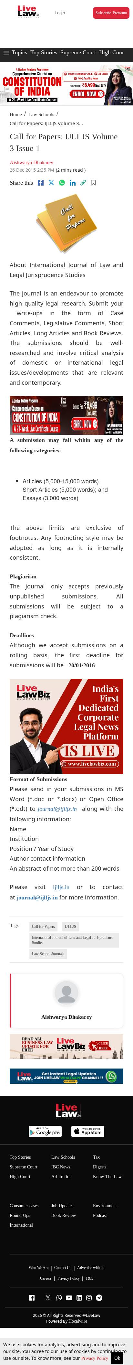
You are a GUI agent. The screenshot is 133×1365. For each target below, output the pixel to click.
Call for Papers (43, 926)
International (21, 1225)
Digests (99, 1167)
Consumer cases (24, 1205)
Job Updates (62, 1205)
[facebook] (41, 183)
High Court (112, 52)
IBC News (60, 1167)
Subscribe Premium (111, 13)
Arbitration (61, 1176)
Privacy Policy (95, 1358)
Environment (105, 1205)
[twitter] (51, 183)
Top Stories (43, 52)
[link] (83, 183)
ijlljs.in (61, 887)
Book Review (63, 1215)
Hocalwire (77, 1321)
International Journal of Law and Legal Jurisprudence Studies (72, 940)
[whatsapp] (62, 183)
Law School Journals (48, 953)
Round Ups (20, 1215)
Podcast (100, 1215)
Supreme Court (78, 52)
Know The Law (107, 1176)
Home (16, 114)
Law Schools (41, 114)
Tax (96, 1157)
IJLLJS (70, 926)
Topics (19, 52)
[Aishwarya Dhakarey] (66, 993)
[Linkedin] (73, 183)
